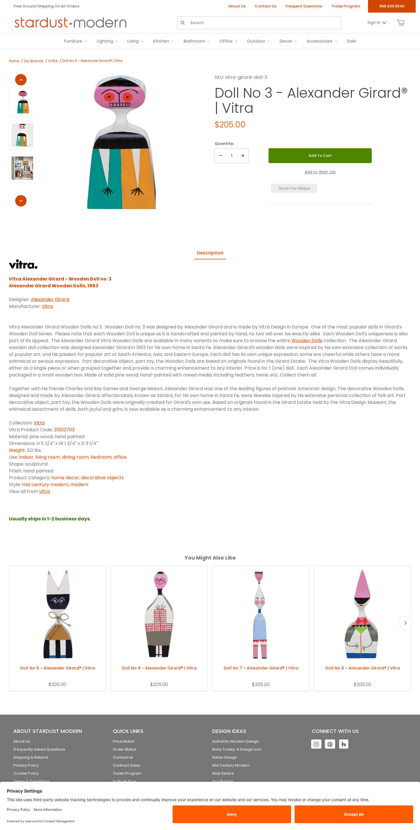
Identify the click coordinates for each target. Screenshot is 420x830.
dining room (75, 457)
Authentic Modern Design (235, 741)
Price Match (124, 741)
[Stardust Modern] (70, 22)
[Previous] (21, 79)
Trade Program (345, 6)
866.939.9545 (391, 6)
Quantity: (224, 143)
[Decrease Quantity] (220, 156)
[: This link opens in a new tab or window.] (23, 263)
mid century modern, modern (55, 484)
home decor (65, 477)
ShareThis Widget (294, 188)
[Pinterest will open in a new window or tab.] (330, 744)
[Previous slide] (14, 623)
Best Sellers (223, 773)
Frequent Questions (303, 6)
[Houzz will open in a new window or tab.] (343, 744)
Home (14, 61)
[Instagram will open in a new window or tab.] (316, 744)
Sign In (373, 22)
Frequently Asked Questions (39, 749)
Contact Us (265, 6)
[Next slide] (405, 623)
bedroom (101, 457)
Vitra (47, 306)
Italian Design (224, 757)
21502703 (64, 429)
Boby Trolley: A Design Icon (237, 749)
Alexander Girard (50, 299)
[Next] (21, 201)
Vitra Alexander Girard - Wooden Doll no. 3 (60, 279)
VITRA (53, 61)
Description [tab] (210, 253)
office (120, 457)
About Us (236, 6)
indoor (26, 457)
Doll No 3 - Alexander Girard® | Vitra (92, 60)
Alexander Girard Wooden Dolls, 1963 (53, 285)
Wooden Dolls (306, 340)
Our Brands (33, 61)
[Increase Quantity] (243, 156)
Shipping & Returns (30, 757)
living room (47, 457)
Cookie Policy (26, 773)
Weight (17, 450)
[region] (21, 140)
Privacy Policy (26, 765)
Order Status (124, 749)
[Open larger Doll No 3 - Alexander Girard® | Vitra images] (122, 142)
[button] (23, 102)
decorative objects (102, 477)
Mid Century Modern (231, 765)
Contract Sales (126, 765)
